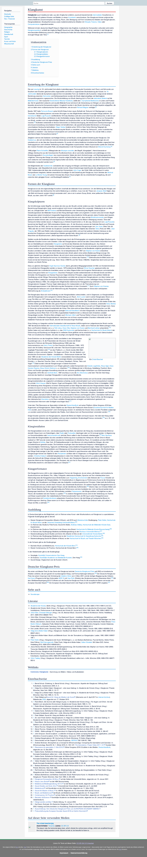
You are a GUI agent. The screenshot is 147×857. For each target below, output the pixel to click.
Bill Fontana (52, 210)
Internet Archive (103, 697)
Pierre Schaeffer (42, 150)
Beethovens (95, 100)
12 (51, 290)
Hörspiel (87, 22)
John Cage (77, 170)
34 (96, 573)
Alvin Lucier (81, 297)
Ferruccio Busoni (47, 111)
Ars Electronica (82, 373)
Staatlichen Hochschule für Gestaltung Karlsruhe (84, 536)
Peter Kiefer (102, 520)
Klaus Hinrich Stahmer (48, 368)
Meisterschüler (82, 520)
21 (69, 462)
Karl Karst (31, 578)
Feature (94, 22)
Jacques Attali (101, 191)
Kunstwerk (72, 17)
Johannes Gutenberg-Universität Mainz (61, 522)
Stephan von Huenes (101, 286)
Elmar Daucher (89, 268)
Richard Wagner (82, 107)
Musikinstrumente (97, 217)
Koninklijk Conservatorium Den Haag (51, 555)
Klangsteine (58, 244)
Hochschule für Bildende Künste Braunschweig (92, 529)
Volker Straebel (86, 642)
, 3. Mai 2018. (49, 747)
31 (76, 545)
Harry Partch (48, 345)
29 (102, 535)
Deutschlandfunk (72, 405)
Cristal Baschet (97, 359)
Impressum (64, 853)
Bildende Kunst (33, 100)
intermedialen (97, 15)
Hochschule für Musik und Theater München (85, 538)
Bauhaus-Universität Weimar (89, 531)
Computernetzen (34, 24)
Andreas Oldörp (76, 524)
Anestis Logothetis (93, 366)
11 (88, 286)
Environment (82, 478)
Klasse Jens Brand (41, 781)
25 (76, 522)
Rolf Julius (58, 328)
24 (48, 502)
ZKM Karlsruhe (68, 330)
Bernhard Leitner (94, 328)
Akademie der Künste (38, 606)
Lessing (36, 89)
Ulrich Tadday (35, 658)
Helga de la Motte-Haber (39, 631)
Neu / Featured (9, 19)
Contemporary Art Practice (44, 795)
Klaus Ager (105, 366)
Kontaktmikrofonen (49, 498)
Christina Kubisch (40, 456)
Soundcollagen (48, 155)
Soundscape (35, 594)
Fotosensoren (76, 491)
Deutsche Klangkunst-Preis (84, 571)
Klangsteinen (52, 272)
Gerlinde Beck (52, 373)
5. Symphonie (85, 100)
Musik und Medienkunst (43, 793)
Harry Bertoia (111, 303)
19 (103, 417)
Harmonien (47, 96)
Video (99, 22)
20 (100, 435)
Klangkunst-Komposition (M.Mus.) (47, 779)
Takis (97, 228)
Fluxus (102, 478)
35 (112, 578)
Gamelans (45, 399)
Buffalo (42, 442)
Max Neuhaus (107, 435)
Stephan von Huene (93, 250)
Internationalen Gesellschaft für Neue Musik (65, 325)
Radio (62, 433)
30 (102, 538)
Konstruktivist (54, 100)
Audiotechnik (48, 166)
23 (64, 493)
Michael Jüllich (71, 315)
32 (77, 547)
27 (101, 531)
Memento (79, 697)
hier (17, 847)
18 (109, 411)
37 (109, 582)
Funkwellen (72, 433)
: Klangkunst (39, 672)
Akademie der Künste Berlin (51, 357)
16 (68, 367)
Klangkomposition (34, 30)
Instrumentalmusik (53, 435)
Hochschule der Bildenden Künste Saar (96, 524)
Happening (73, 478)
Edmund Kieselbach (72, 310)
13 (110, 327)
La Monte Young (41, 175)
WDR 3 (61, 578)
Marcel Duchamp (104, 147)
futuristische (32, 116)
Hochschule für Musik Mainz (101, 330)
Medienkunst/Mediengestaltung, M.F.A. (48, 784)
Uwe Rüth (70, 578)
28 (104, 533)
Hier (25, 847)
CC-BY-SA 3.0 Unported (85, 843)
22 (88, 486)
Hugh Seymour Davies (57, 266)
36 (48, 582)
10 (88, 257)
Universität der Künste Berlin (92, 534)
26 (111, 529)
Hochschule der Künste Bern (65, 545)
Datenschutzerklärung (79, 853)
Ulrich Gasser (41, 383)
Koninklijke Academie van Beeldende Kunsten (56, 557)
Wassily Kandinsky (66, 100)
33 (81, 557)
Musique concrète (67, 150)
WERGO (74, 740)
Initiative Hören (66, 576)
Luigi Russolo (46, 116)
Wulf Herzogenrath (46, 642)
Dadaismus (32, 140)
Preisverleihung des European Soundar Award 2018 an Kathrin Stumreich (60, 811)
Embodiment (45, 291)
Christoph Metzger (45, 612)
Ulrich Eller (34, 612)
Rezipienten (62, 453)
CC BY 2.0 (65, 826)
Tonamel (51, 826)
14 (49, 349)
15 (33, 363)
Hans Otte (66, 328)
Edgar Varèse (60, 127)
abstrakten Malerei (100, 98)
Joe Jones (99, 226)
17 (70, 401)
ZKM (44, 699)
